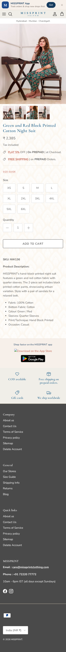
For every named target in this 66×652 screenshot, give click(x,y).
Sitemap (8, 443)
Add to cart (33, 244)
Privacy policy (11, 437)
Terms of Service (13, 432)
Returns (7, 488)
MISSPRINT (16, 639)
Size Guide (9, 171)
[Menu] (4, 14)
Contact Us (9, 426)
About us (8, 420)
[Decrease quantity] (7, 227)
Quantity (8, 220)
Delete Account (12, 449)
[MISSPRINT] (33, 14)
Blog (6, 494)
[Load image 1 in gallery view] (33, 64)
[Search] (12, 14)
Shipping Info (11, 483)
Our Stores (9, 471)
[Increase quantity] (28, 227)
